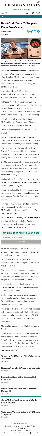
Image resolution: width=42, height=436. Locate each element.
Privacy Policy (27, 430)
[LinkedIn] (38, 31)
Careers (27, 433)
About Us (7, 433)
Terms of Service (16, 430)
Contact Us (34, 433)
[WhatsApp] (28, 31)
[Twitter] (35, 31)
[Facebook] (31, 31)
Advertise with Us (17, 433)
